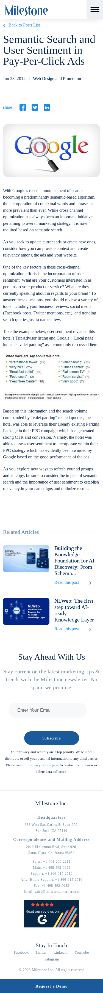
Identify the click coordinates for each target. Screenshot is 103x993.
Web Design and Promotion (57, 78)
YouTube (81, 952)
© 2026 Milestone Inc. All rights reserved (51, 970)
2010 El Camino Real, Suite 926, (51, 847)
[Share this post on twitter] (35, 107)
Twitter (41, 952)
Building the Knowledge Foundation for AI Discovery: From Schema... (74, 560)
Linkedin (61, 952)
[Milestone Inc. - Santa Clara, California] (26, 11)
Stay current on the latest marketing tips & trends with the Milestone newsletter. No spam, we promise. (51, 679)
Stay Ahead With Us (51, 656)
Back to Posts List (24, 25)
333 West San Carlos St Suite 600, (52, 825)
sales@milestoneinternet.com (57, 892)
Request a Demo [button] (51, 986)
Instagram (51, 959)
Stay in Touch (51, 945)
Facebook (21, 952)
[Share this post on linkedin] (47, 107)
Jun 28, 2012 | (42, 78)
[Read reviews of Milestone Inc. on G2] (51, 926)
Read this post (66, 582)
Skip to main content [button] (23, 4)
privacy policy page (44, 765)
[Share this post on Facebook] (23, 107)
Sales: (52, 862)
